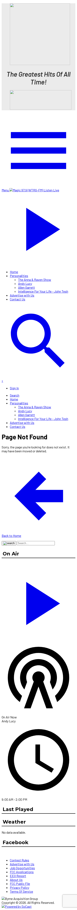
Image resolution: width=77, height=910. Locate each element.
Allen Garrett (26, 287)
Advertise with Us (22, 295)
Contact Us (17, 299)
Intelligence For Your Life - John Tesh (43, 291)
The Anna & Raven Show (34, 280)
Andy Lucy (25, 283)
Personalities (19, 276)
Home (14, 272)
